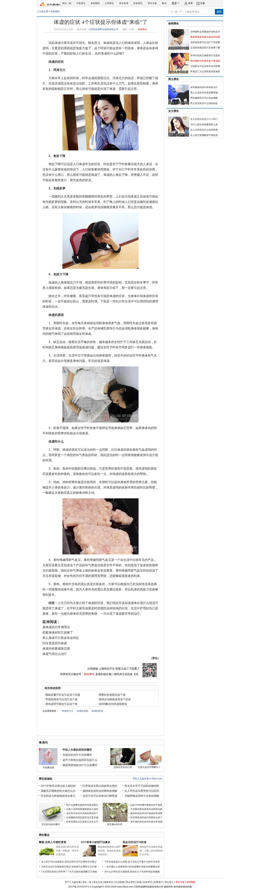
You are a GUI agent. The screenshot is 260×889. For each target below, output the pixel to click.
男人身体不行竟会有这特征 (60, 637)
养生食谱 (123, 3)
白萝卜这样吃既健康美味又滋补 (82, 809)
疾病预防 (55, 11)
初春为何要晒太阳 (150, 866)
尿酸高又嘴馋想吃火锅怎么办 (58, 790)
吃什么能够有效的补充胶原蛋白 (82, 805)
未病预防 (95, 3)
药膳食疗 (158, 882)
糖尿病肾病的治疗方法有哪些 (80, 765)
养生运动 (97, 882)
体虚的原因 (56, 314)
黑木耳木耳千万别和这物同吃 (141, 785)
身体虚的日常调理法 (56, 627)
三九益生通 (42, 11)
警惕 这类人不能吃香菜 (52, 842)
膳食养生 (108, 882)
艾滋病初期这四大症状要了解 (205, 47)
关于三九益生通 (73, 882)
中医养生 (80, 3)
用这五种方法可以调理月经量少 (81, 861)
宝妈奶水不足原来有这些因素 (205, 66)
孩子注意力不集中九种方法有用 (144, 861)
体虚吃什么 (56, 441)
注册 (202, 3)
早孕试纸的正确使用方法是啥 (205, 55)
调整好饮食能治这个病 (111, 694)
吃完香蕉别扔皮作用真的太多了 (146, 817)
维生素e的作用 (114, 824)
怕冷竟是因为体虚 (54, 643)
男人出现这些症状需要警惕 (204, 92)
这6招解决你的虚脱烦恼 (112, 703)
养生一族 (66, 3)
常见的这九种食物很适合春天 (58, 795)
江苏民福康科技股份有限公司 (103, 29)
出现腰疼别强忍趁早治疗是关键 (82, 817)
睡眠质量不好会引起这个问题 (62, 694)
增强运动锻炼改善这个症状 (114, 699)
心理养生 (109, 3)
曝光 (164, 3)
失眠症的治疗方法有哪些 (77, 754)
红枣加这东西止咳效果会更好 (100, 785)
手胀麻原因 (48, 767)
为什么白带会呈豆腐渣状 (116, 871)
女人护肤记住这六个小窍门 (204, 119)
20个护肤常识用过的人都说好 (58, 785)
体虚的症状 (56, 61)
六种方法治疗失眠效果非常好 (56, 866)
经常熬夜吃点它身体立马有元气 (82, 821)
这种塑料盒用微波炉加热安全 (205, 31)
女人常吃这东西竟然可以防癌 (141, 790)
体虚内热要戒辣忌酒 (56, 648)
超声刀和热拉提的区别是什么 (80, 759)
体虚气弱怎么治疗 (54, 653)
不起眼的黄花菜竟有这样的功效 (146, 809)
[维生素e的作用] (115, 821)
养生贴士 (169, 882)
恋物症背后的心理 (123, 767)
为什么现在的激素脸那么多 (204, 124)
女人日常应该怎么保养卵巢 (204, 129)
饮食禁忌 (138, 3)
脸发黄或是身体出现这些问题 (205, 37)
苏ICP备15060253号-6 (80, 886)
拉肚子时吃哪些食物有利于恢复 (146, 805)
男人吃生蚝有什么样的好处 (204, 103)
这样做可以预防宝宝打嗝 (84, 866)
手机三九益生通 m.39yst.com (147, 778)
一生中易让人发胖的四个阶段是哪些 (122, 866)
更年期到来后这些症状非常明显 (146, 821)
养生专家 (152, 3)
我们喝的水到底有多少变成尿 (205, 60)
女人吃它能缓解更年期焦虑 (204, 135)
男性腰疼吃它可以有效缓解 (204, 98)
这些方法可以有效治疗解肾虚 (100, 795)
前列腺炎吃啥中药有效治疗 (204, 87)
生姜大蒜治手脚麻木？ (149, 767)
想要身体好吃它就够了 (57, 632)
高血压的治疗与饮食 (135, 842)
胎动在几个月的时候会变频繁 (145, 871)
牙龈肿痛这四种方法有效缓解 (141, 795)
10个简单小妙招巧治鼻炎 (95, 842)
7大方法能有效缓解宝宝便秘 (82, 871)
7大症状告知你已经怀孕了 (54, 871)
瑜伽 (139, 882)
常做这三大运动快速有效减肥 (205, 71)
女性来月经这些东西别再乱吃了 (82, 813)
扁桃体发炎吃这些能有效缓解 (100, 790)
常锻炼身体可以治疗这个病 (61, 699)
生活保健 (119, 882)
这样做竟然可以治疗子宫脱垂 (205, 42)
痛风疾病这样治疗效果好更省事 (146, 813)
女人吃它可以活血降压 (52, 861)
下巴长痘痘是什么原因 (115, 861)
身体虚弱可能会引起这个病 (61, 703)
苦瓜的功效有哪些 (50, 824)
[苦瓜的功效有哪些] (51, 821)
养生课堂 (130, 882)
